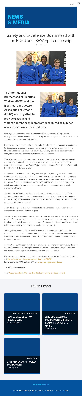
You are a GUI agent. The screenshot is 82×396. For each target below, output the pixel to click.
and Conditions (41, 385)
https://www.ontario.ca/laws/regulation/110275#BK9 (30, 259)
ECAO (24, 273)
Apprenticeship (15, 273)
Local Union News (19, 313)
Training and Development (54, 273)
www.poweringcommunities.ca (49, 262)
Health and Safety (35, 273)
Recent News (32, 313)
